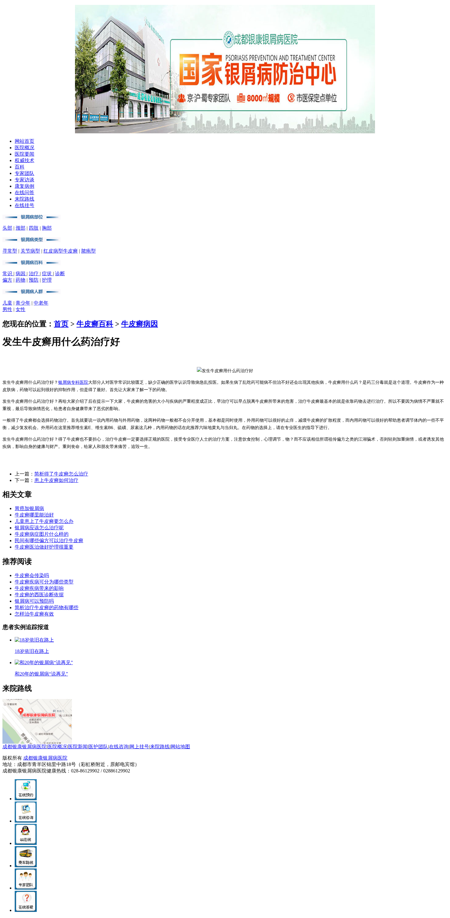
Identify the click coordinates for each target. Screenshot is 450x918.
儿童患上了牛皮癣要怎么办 (44, 521)
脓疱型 (88, 251)
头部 (7, 228)
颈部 (20, 228)
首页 (61, 324)
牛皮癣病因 (139, 324)
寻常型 (9, 251)
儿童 (7, 302)
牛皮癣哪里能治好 (34, 514)
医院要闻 (24, 154)
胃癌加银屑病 (29, 508)
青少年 (23, 302)
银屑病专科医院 (73, 382)
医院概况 (24, 147)
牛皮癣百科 (95, 324)
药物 (20, 280)
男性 (7, 309)
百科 (19, 166)
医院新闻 (78, 746)
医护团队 (98, 746)
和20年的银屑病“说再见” (41, 673)
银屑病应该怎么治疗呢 (39, 527)
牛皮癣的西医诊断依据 (39, 594)
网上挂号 (139, 746)
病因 (21, 273)
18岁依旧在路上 (32, 651)
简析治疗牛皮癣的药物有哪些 (46, 607)
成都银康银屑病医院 (24, 746)
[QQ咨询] (26, 843)
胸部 (47, 228)
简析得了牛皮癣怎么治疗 (61, 473)
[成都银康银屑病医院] (225, 131)
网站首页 (24, 141)
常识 (7, 273)
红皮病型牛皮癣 (60, 251)
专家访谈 (24, 179)
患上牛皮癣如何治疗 (56, 480)
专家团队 (24, 173)
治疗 (34, 273)
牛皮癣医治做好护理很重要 (44, 547)
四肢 (34, 228)
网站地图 (180, 746)
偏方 (7, 280)
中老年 (41, 302)
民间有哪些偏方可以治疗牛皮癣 (49, 540)
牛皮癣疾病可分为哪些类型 (44, 581)
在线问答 (24, 192)
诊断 (60, 273)
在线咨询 (119, 746)
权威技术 (24, 160)
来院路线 (24, 199)
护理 (47, 280)
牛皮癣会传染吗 (32, 575)
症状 (47, 273)
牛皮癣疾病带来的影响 (39, 588)
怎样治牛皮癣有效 (34, 613)
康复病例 (24, 186)
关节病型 (30, 251)
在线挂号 (24, 205)
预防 (34, 280)
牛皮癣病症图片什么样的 (42, 534)
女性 (20, 309)
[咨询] (225, 370)
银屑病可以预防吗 (34, 601)
